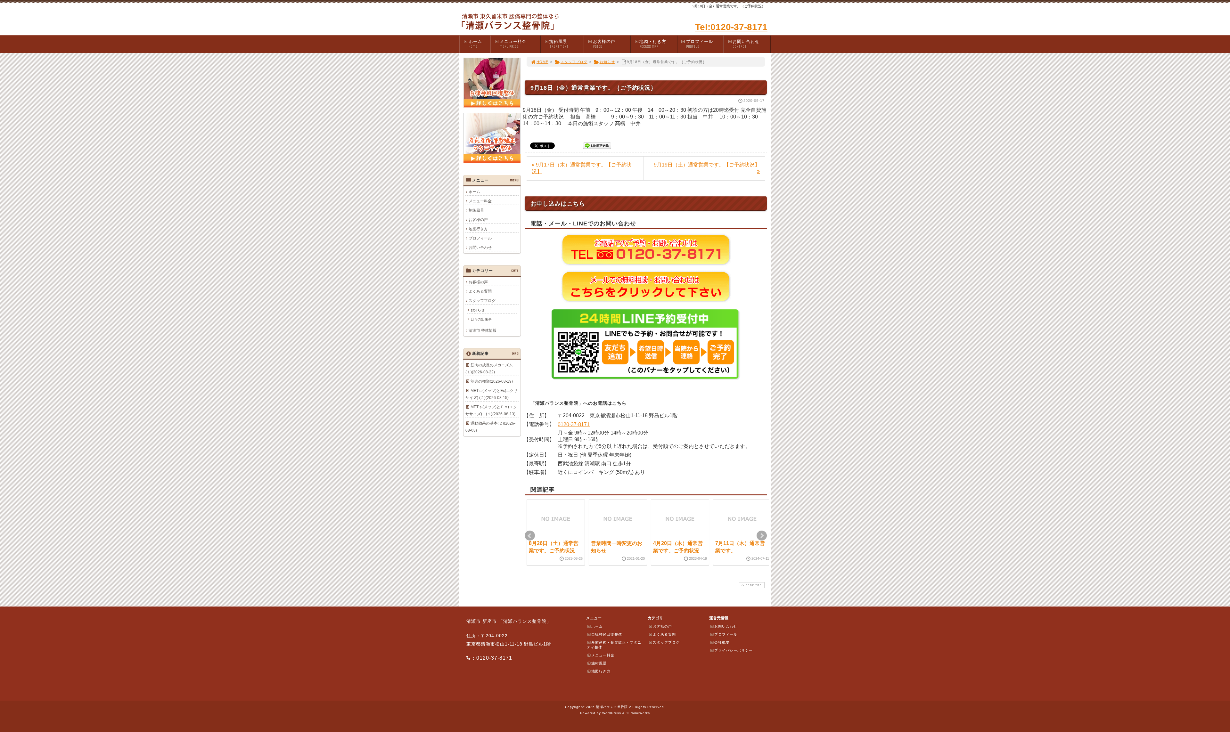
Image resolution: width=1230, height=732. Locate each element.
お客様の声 (604, 44)
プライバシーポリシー (733, 650)
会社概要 (722, 642)
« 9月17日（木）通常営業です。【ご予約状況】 (582, 168)
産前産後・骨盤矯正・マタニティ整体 (614, 644)
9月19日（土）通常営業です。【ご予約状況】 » (707, 168)
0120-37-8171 (574, 424)
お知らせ (607, 62)
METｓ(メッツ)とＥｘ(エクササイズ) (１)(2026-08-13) (491, 410)
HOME (542, 62)
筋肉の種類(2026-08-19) (492, 381)
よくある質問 (480, 291)
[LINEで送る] (597, 145)
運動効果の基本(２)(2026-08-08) (490, 427)
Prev (530, 536)
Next (762, 536)
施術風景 (559, 44)
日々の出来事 (481, 319)
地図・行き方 (652, 44)
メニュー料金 (513, 44)
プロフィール (699, 44)
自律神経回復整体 (606, 634)
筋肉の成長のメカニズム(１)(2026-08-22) (489, 368)
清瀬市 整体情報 (482, 330)
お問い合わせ (746, 44)
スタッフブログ (574, 62)
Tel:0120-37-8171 (731, 27)
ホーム (475, 44)
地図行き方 (478, 229)
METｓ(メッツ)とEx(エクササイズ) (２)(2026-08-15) (491, 394)
